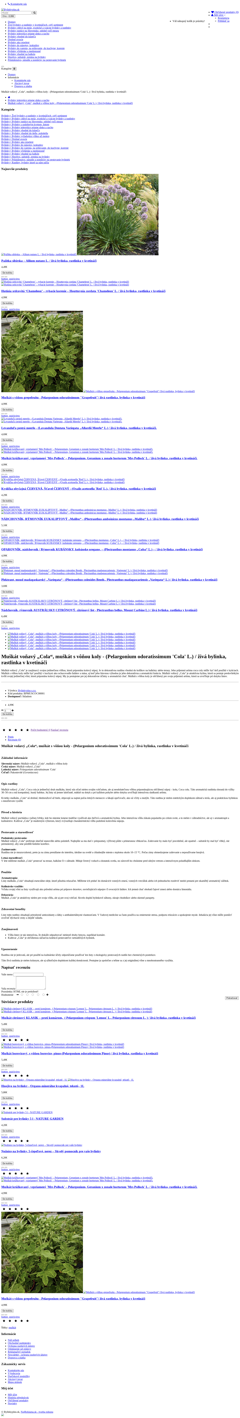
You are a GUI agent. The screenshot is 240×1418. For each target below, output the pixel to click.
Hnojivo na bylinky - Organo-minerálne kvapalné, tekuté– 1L (42, 1086)
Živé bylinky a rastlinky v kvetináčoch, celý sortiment (35, 24)
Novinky (12, 1403)
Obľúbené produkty (18, 1400)
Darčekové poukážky (19, 1376)
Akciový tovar (21, 83)
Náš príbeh (13, 1340)
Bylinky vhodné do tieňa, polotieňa (24, 133)
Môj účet (12, 1394)
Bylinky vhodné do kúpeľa (22, 36)
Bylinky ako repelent (18, 42)
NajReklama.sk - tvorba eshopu (37, 1412)
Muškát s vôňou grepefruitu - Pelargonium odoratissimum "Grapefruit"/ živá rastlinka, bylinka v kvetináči (73, 397)
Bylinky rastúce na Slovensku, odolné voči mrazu (33, 30)
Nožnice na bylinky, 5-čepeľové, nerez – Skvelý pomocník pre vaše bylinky (51, 1151)
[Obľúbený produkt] (2, 276)
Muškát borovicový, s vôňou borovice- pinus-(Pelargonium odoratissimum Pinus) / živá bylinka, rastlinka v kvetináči (79, 1053)
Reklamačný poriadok (19, 1351)
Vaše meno (7, 974)
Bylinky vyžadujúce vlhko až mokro (25, 136)
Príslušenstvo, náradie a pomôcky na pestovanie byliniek (37, 60)
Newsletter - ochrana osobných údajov (28, 1354)
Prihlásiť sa (223, 21)
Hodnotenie (7, 994)
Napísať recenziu (59, 730)
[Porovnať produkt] (6, 276)
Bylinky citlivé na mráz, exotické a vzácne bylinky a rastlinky (39, 27)
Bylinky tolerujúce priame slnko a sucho (28, 33)
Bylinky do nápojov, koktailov (23, 45)
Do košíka (7, 273)
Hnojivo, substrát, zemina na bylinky (27, 57)
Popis (11, 736)
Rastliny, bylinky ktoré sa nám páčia (25, 162)
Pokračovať (231, 998)
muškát (12, 1327)
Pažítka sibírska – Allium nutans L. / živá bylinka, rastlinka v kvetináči (48, 260)
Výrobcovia (14, 1373)
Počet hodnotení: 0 (40, 730)
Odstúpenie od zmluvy (19, 1349)
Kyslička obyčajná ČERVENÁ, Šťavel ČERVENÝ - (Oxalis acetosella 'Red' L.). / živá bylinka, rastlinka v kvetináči (78, 488)
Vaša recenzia (8, 988)
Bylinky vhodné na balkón (21, 54)
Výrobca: (12, 690)
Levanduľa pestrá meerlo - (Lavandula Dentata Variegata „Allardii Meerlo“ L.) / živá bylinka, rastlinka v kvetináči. (79, 428)
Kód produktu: (15, 693)
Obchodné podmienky (19, 1343)
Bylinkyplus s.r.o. (27, 690)
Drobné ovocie (15, 39)
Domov (12, 22)
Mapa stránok (15, 1382)
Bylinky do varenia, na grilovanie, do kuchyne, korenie (36, 48)
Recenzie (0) (14, 739)
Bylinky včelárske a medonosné (24, 51)
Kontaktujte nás (22, 80)
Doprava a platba (23, 86)
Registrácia (223, 18)
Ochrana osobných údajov (21, 1346)
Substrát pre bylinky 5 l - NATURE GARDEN (32, 1118)
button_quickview (10, 278)
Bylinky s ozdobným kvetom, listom (25, 124)
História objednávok (18, 1397)
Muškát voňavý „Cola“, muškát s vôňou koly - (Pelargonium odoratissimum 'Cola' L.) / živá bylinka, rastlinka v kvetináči (70, 103)
